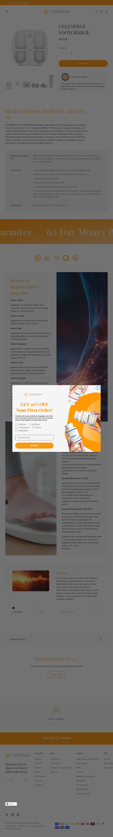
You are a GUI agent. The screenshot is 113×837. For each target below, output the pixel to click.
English (11, 804)
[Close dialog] (98, 388)
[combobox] (11, 804)
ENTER (34, 445)
